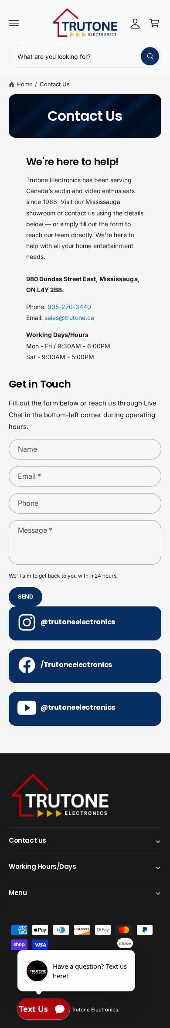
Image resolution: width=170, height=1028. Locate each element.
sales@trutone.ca (69, 317)
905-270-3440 (69, 306)
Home (25, 84)
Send (25, 596)
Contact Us (55, 84)
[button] (14, 23)
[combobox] (85, 56)
